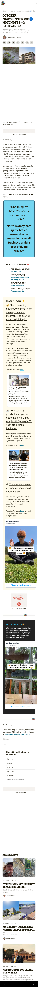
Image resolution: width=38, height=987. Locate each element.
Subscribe (13, 779)
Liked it (9, 763)
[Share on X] (13, 42)
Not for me (10, 775)
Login (7, 779)
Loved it (11, 759)
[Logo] (3, 3)
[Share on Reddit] (27, 42)
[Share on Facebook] (9, 42)
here (22, 370)
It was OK (10, 767)
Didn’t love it (11, 771)
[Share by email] (4, 42)
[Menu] (36, 3)
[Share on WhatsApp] (31, 42)
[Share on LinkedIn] (22, 42)
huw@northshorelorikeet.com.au (17, 734)
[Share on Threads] (18, 42)
